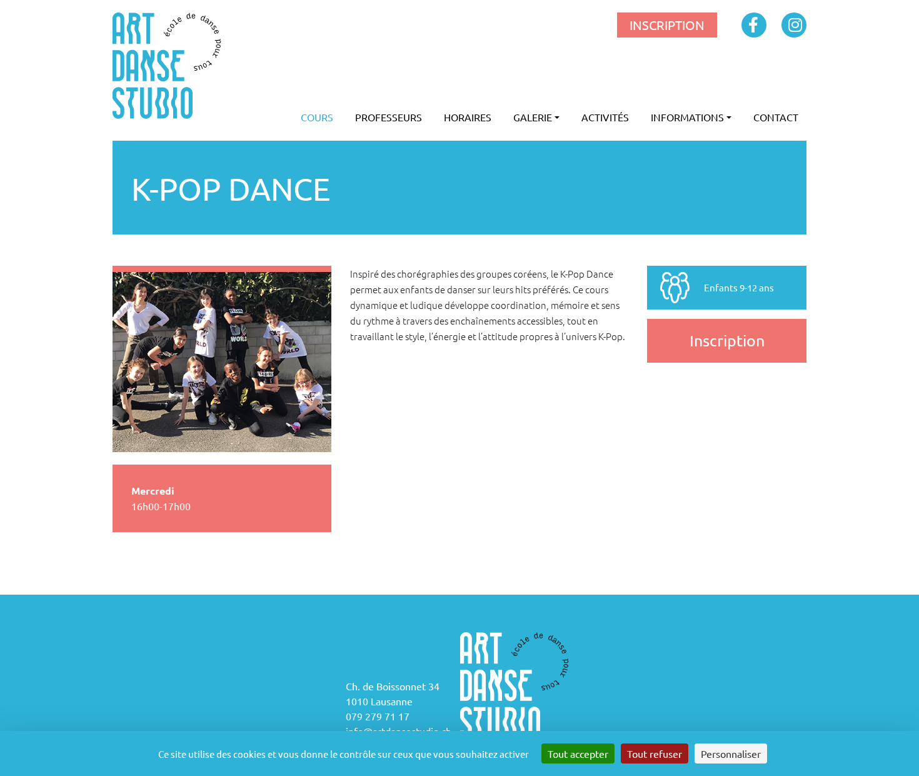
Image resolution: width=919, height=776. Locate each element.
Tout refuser (654, 753)
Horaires (467, 117)
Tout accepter (578, 753)
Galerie (532, 117)
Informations (687, 117)
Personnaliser (731, 753)
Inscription (727, 340)
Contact (775, 117)
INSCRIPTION (667, 25)
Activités (605, 117)
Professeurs (388, 117)
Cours (317, 117)
